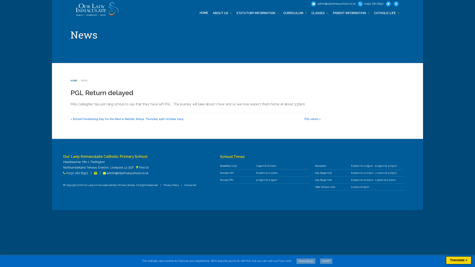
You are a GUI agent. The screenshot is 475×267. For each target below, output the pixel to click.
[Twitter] (389, 3)
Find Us (144, 167)
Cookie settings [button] (306, 261)
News (84, 80)
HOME (74, 80)
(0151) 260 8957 (373, 3)
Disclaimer (190, 185)
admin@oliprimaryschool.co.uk (336, 3)
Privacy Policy (171, 185)
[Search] (396, 3)
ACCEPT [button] (326, 261)
